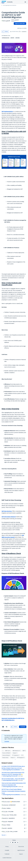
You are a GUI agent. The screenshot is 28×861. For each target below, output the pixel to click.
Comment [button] (22, 726)
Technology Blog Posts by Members (9, 5)
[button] (3, 31)
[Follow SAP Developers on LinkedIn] (17, 842)
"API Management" (20, 757)
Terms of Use (21, 846)
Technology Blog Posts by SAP (10, 776)
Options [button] (14, 26)
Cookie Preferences (7, 857)
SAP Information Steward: (9, 516)
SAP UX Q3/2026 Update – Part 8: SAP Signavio (13, 778)
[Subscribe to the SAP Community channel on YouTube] (15, 842)
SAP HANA (17, 37)
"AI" (22, 755)
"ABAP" (23, 750)
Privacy (7, 846)
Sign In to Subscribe (20, 23)
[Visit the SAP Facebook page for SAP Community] (10, 842)
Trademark (7, 854)
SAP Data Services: (7, 511)
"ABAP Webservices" (16, 750)
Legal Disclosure (21, 850)
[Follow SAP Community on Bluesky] (12, 842)
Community (9, 2)
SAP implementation (7, 111)
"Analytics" (12, 757)
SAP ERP (12, 37)
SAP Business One (5, 37)
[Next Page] (15, 759)
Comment (6, 741)
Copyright (7, 850)
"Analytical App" (5, 757)
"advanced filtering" (6, 755)
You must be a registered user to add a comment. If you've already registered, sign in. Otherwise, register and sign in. (13, 737)
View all (3, 835)
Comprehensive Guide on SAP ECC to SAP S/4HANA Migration (13, 15)
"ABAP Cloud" (7, 750)
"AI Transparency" (15, 755)
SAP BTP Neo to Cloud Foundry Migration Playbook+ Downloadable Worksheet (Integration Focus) (13, 791)
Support (21, 854)
